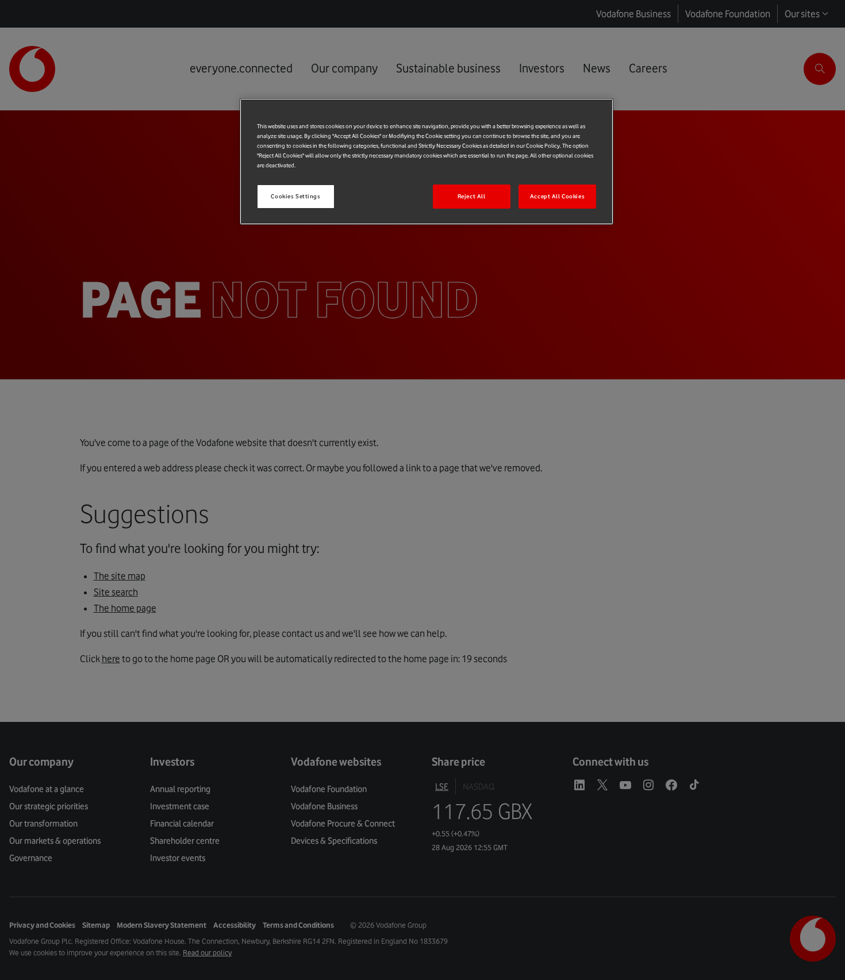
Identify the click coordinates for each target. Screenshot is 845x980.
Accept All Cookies (557, 196)
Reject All (472, 196)
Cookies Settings (295, 196)
